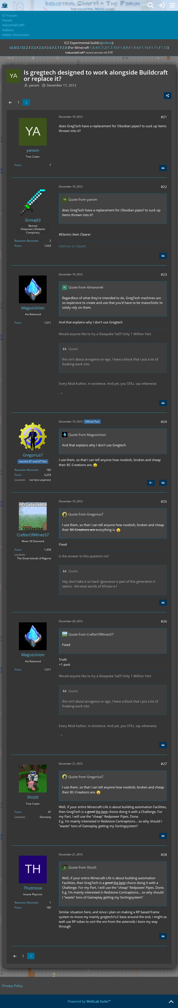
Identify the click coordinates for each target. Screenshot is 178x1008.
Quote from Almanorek (85, 287)
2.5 (41, 47)
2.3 (33, 47)
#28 (164, 854)
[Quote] (163, 168)
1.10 (145, 47)
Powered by (89, 1001)
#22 (164, 186)
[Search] (150, 5)
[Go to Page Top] (171, 1002)
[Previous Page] (10, 102)
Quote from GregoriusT (85, 514)
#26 (164, 621)
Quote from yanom (82, 199)
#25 (164, 501)
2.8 (64, 47)
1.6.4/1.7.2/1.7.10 (103, 47)
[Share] (167, 95)
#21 (164, 117)
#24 (164, 421)
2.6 (49, 47)
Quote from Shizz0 (82, 867)
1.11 (154, 47)
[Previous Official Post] (151, 483)
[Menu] (172, 5)
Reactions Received (26, 241)
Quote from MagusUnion (87, 434)
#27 (164, 764)
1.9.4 (134, 47)
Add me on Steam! (72, 246)
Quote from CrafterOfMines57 (91, 634)
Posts (18, 165)
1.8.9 (124, 47)
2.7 (56, 47)
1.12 (164, 47)
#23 (164, 274)
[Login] (161, 5)
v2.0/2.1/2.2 (18, 47)
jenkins (106, 43)
